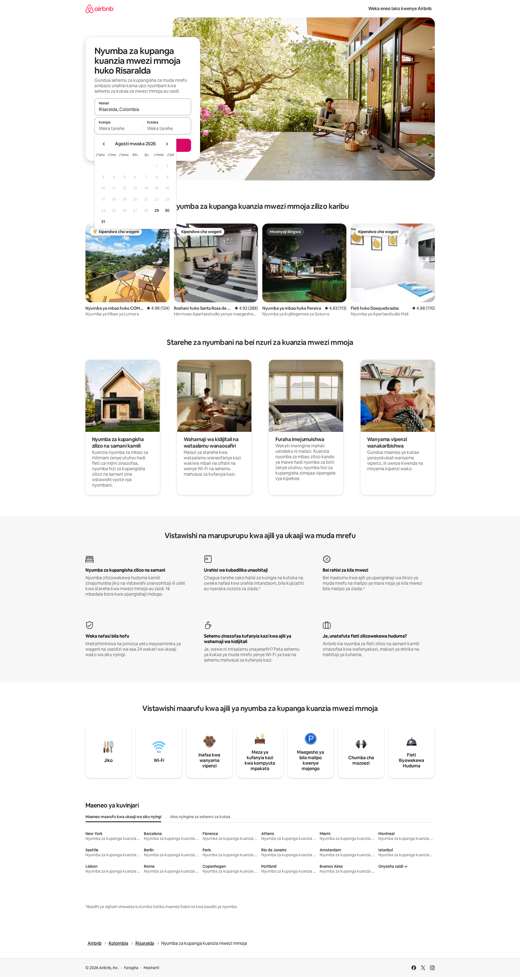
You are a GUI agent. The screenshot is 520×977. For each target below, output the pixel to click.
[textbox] (118, 128)
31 (103, 221)
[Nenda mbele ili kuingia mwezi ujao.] (166, 144)
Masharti (151, 967)
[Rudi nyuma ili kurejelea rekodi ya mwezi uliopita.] (104, 144)
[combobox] (143, 109)
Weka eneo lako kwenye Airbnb (400, 8)
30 (167, 210)
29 (156, 210)
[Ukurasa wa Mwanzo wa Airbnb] (99, 8)
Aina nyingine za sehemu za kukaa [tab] (200, 816)
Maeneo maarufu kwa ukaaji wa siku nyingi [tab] (123, 816)
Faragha (131, 967)
